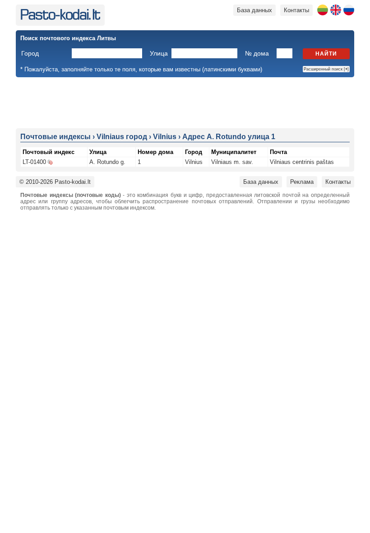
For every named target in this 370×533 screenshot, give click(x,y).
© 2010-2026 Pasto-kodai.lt (55, 181)
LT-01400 (34, 162)
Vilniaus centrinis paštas (302, 162)
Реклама (302, 181)
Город (30, 53)
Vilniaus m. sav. (232, 162)
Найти (326, 54)
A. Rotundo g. (107, 162)
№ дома (257, 53)
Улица (159, 53)
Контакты (296, 10)
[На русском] (348, 10)
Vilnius (194, 162)
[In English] (335, 10)
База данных (254, 10)
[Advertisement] (185, 102)
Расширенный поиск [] (326, 69)
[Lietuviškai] (322, 10)
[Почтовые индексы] (60, 17)
